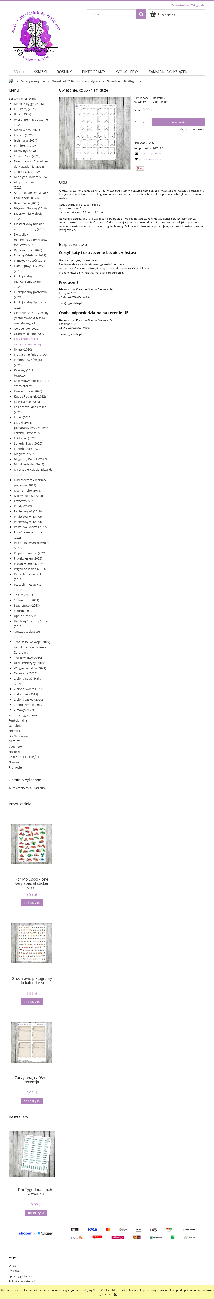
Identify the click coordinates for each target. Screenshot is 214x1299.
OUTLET (14, 741)
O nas (12, 1265)
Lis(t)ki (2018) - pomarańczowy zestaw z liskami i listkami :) (31, 428)
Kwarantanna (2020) (28, 391)
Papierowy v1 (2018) (28, 511)
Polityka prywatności (22, 1281)
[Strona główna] (35, 35)
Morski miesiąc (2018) (29, 464)
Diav (151, 142)
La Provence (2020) (27, 402)
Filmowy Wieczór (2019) (30, 261)
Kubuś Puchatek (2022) (30, 396)
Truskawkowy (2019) (28, 658)
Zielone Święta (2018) (28, 689)
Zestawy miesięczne (23, 99)
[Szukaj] (141, 14)
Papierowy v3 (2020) (28, 522)
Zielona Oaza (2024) (27, 172)
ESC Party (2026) (25, 109)
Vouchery (15, 746)
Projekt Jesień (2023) (28, 558)
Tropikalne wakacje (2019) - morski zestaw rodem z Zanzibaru (33, 647)
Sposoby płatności (20, 1276)
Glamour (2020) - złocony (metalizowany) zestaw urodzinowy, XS (31, 318)
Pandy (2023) (23, 506)
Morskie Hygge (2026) (29, 104)
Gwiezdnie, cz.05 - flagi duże (28, 788)
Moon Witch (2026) (27, 130)
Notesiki (14, 731)
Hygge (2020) (23, 349)
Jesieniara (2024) (25, 140)
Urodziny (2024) (25, 151)
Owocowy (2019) (25, 501)
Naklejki (14, 752)
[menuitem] (19, 71)
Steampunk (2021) (26, 600)
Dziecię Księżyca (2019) (30, 255)
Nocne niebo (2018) (27, 490)
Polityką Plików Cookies (96, 1290)
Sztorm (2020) (23, 611)
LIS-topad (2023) (25, 438)
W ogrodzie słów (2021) (30, 668)
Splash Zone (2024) (27, 156)
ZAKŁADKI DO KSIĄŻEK (24, 757)
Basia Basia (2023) (26, 203)
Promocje (15, 767)
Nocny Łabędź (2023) (28, 496)
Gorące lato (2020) (26, 328)
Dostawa (14, 1271)
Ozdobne (15, 726)
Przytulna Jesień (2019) (30, 569)
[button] (147, 153)
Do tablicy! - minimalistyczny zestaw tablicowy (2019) (30, 239)
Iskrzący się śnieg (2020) (30, 355)
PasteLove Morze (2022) (30, 527)
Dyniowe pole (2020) (28, 250)
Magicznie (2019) (25, 454)
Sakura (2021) (23, 595)
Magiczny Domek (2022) (30, 459)
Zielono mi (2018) (26, 694)
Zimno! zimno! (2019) (28, 705)
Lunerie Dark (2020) (27, 449)
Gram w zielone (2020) (29, 334)
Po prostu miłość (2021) (30, 553)
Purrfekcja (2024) (25, 146)
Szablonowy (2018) (27, 605)
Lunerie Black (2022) (28, 443)
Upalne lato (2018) (26, 616)
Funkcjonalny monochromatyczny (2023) (27, 281)
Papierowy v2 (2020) (28, 517)
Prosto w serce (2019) (28, 564)
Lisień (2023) (22, 417)
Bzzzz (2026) (22, 114)
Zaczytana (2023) (25, 673)
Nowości (14, 762)
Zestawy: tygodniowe (23, 715)
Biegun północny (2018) (30, 208)
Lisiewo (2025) (23, 135)
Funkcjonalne (18, 720)
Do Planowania (19, 736)
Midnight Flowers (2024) (30, 177)
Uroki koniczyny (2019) (29, 663)
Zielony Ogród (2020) (28, 699)
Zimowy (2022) (24, 710)
